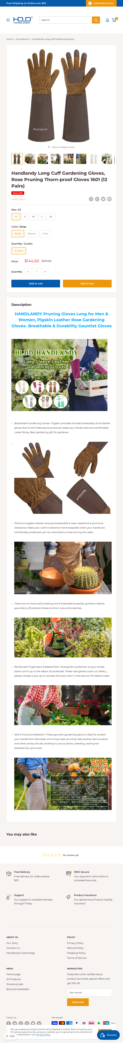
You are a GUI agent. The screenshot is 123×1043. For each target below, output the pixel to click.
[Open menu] (8, 20)
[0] (114, 20)
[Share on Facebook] (91, 199)
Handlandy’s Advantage (20, 952)
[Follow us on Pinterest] (27, 1023)
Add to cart (36, 283)
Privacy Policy (75, 943)
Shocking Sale (14, 984)
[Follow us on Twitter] (14, 1023)
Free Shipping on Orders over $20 (26, 3)
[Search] (96, 20)
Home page (13, 974)
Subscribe (78, 1002)
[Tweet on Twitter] (103, 199)
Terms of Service (76, 957)
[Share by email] (109, 199)
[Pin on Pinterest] (97, 199)
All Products (13, 979)
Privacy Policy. (43, 1034)
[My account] (107, 20)
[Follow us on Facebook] (8, 1023)
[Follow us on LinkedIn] (39, 1023)
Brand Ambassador (17, 989)
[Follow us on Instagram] (21, 1023)
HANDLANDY (18, 199)
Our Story (12, 943)
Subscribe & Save (104, 3)
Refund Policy (75, 947)
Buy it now (87, 283)
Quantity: (17, 271)
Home (9, 39)
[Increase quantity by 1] (45, 271)
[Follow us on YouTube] (33, 1023)
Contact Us (13, 947)
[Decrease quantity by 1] (28, 271)
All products (22, 39)
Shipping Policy (76, 952)
